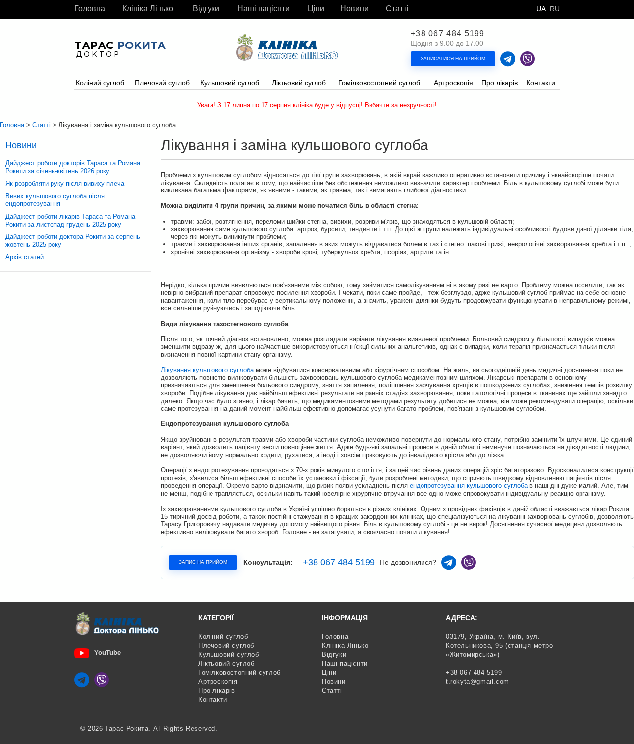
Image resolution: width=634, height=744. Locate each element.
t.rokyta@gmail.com (477, 681)
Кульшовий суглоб (228, 654)
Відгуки (206, 9)
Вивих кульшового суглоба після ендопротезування (55, 200)
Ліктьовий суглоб (226, 663)
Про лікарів (216, 690)
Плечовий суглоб (226, 645)
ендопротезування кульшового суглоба (469, 485)
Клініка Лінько (147, 9)
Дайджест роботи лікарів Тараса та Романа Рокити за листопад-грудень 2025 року (70, 220)
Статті (397, 9)
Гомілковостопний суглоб (239, 672)
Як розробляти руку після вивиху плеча (64, 183)
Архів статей (24, 257)
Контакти (212, 699)
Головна (89, 9)
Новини (354, 9)
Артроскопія (218, 681)
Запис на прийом (203, 562)
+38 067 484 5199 (448, 34)
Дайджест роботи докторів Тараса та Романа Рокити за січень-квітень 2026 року (72, 167)
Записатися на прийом (453, 58)
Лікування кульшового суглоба (207, 369)
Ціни (316, 9)
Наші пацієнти (263, 9)
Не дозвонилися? (408, 562)
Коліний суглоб (223, 636)
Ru (555, 8)
